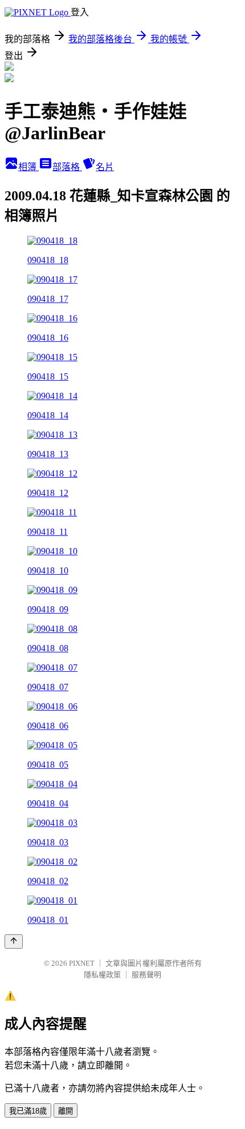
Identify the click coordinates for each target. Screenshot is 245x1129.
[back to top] (14, 941)
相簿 (28, 167)
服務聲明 (146, 974)
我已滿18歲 (28, 1111)
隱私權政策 (102, 974)
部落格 (67, 167)
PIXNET (82, 963)
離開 (65, 1111)
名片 (105, 167)
